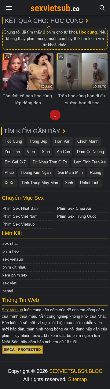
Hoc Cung (13, 141)
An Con (63, 151)
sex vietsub (12, 259)
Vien (31, 151)
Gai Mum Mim (70, 172)
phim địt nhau (14, 267)
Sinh (46, 151)
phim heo (10, 251)
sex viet (9, 283)
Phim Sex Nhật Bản (20, 208)
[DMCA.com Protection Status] (22, 349)
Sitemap (77, 379)
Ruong (95, 172)
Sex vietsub (12, 310)
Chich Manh (87, 141)
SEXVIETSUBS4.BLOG (76, 371)
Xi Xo (9, 182)
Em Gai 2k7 (15, 162)
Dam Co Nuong (90, 151)
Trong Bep (38, 141)
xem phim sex (15, 275)
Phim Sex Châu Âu (74, 208)
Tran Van (62, 141)
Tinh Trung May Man (39, 182)
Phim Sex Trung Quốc (77, 216)
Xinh (69, 182)
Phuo (9, 172)
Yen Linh (12, 151)
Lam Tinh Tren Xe (90, 162)
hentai (7, 291)
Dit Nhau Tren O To (50, 162)
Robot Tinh (89, 182)
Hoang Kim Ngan (36, 172)
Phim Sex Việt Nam (20, 216)
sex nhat (10, 243)
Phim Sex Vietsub (18, 224)
